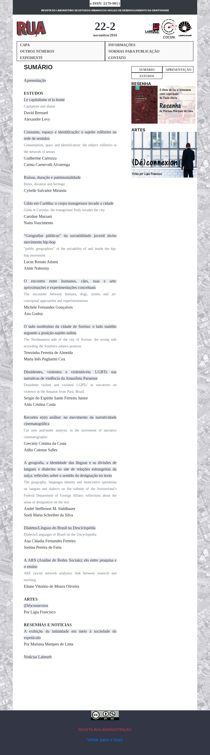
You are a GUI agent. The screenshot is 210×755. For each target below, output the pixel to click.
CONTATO (117, 58)
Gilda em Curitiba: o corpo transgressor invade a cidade (68, 203)
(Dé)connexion (36, 605)
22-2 (105, 26)
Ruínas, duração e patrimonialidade (52, 177)
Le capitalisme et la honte (44, 99)
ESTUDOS (147, 76)
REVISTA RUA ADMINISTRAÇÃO (105, 729)
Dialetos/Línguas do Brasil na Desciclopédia (60, 528)
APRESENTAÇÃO (178, 70)
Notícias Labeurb (38, 657)
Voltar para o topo (105, 739)
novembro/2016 (105, 35)
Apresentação (35, 80)
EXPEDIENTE (31, 58)
